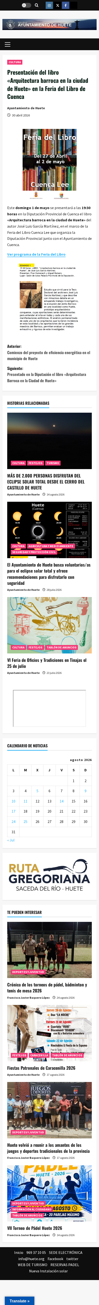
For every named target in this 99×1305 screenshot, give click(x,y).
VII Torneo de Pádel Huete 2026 (34, 1228)
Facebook (55, 1258)
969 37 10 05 (36, 1252)
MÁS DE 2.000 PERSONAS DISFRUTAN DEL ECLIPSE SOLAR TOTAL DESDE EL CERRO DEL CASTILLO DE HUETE (46, 481)
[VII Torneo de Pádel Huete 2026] (49, 1193)
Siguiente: (46, 374)
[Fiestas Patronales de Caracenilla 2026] (49, 1033)
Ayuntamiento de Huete (26, 108)
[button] (7, 44)
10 (13, 801)
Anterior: (48, 352)
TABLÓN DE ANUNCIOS (62, 647)
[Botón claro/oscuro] (26, 5)
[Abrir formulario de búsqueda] (36, 5)
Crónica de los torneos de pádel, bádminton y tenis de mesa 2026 (47, 987)
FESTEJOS (36, 463)
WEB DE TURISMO (32, 1264)
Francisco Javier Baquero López (28, 997)
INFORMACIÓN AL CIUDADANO (31, 1209)
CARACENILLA (39, 1055)
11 (25, 801)
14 (61, 801)
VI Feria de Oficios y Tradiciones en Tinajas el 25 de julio (47, 663)
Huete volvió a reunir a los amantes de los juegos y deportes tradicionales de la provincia (48, 1148)
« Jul (11, 840)
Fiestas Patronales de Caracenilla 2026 (41, 1068)
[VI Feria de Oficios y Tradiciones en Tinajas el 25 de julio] (49, 625)
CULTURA (15, 62)
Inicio (18, 1252)
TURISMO (53, 463)
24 (13, 821)
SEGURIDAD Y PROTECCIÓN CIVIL (34, 552)
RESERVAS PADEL (64, 1264)
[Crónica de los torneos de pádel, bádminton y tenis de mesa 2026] (49, 950)
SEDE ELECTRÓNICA (65, 1252)
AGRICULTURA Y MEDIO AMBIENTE (51, 546)
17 (13, 811)
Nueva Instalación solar (48, 1271)
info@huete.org (31, 1258)
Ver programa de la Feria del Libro (36, 254)
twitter (72, 1258)
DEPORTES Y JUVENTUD (28, 972)
